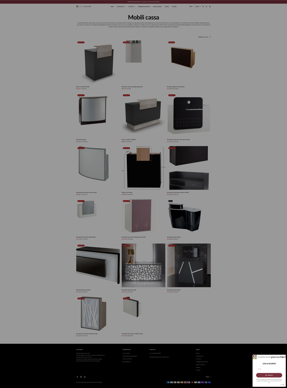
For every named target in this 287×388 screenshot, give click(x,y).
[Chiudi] (282, 357)
